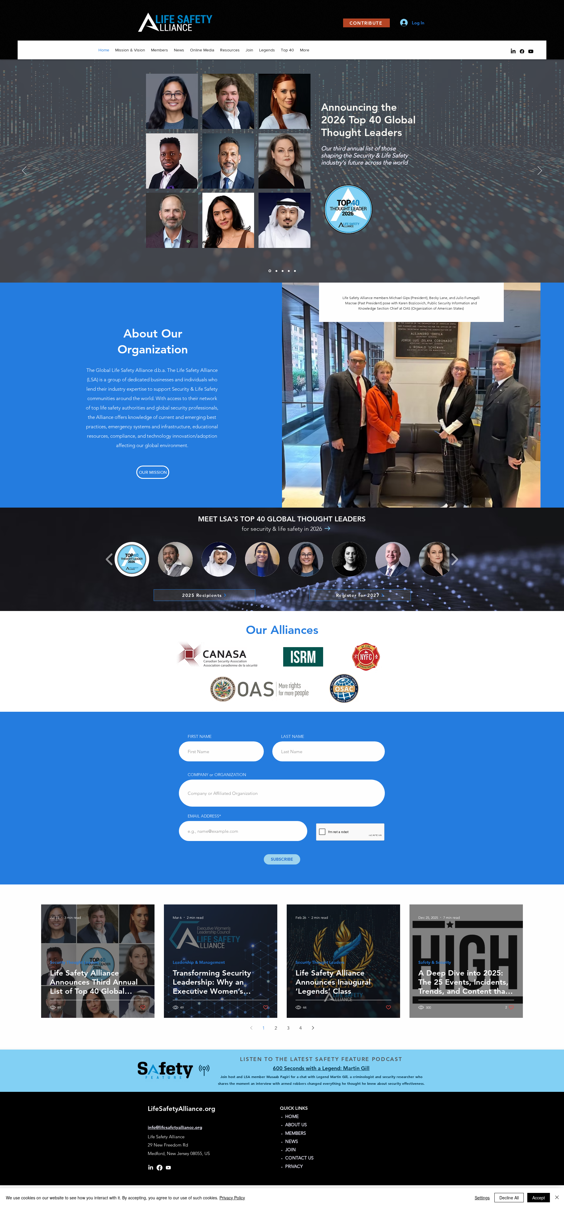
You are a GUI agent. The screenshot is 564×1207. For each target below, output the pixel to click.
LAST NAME (292, 736)
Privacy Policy (232, 1198)
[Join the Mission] (295, 271)
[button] (132, 559)
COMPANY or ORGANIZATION (217, 775)
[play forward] (454, 559)
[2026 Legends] (269, 271)
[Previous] (24, 171)
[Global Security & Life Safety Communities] (276, 271)
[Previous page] (251, 1028)
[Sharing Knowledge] (289, 271)
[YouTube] (531, 51)
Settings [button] (482, 1198)
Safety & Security (434, 962)
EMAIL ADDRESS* (204, 816)
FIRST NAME (200, 736)
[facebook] (522, 51)
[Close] (556, 1197)
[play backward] (109, 559)
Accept (538, 1198)
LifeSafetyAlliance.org (181, 1109)
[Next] (540, 171)
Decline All (509, 1198)
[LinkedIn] (513, 51)
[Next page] (313, 1028)
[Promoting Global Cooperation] (282, 271)
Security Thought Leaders (74, 962)
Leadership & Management (199, 962)
